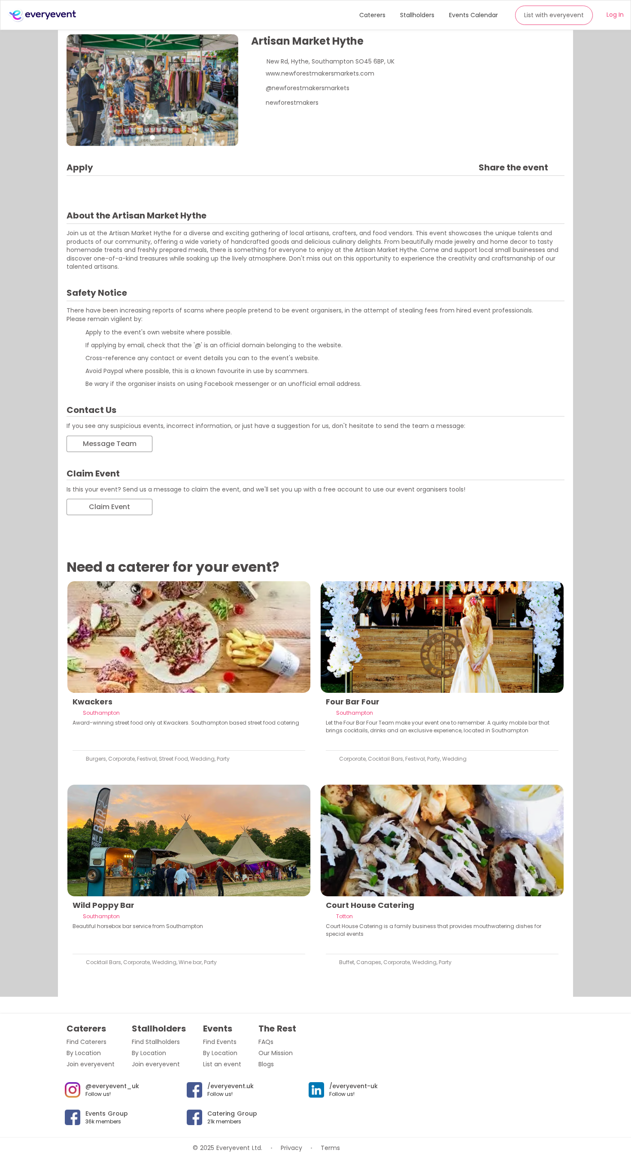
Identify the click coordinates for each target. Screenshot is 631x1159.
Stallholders (417, 15)
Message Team (110, 444)
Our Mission (275, 1053)
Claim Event (109, 507)
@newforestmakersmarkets (307, 88)
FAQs (265, 1042)
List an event (222, 1064)
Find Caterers (86, 1042)
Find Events (220, 1042)
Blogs (266, 1064)
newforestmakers (292, 102)
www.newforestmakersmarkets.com (320, 73)
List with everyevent (554, 15)
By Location (84, 1053)
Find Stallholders (156, 1042)
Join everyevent (91, 1064)
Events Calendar (473, 15)
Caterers (372, 15)
